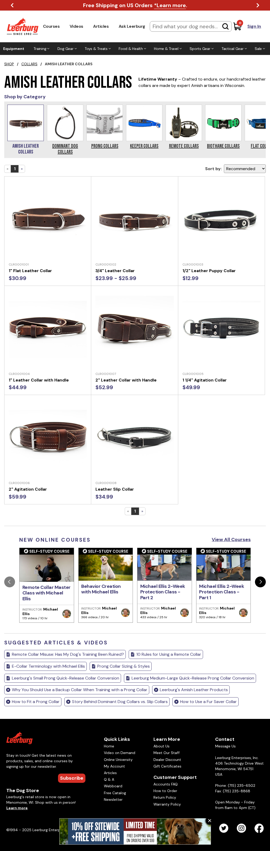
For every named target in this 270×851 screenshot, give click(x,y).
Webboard (113, 786)
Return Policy (164, 797)
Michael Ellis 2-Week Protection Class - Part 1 (221, 592)
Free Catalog (115, 792)
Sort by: (213, 168)
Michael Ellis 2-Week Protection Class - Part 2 (162, 592)
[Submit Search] (225, 26)
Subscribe (71, 778)
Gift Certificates (167, 766)
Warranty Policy (167, 804)
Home (109, 746)
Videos (76, 26)
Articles (101, 26)
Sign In (254, 26)
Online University (118, 759)
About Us (161, 746)
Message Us (225, 746)
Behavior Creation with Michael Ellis (101, 589)
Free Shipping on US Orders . (135, 5)
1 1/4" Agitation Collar (204, 380)
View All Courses (231, 539)
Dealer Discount (167, 759)
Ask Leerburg (132, 26)
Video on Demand (119, 752)
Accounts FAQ (165, 784)
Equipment (13, 48)
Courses (51, 26)
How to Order (165, 790)
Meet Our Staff (166, 752)
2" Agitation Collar (28, 489)
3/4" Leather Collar (115, 270)
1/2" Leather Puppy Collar (209, 270)
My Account (114, 766)
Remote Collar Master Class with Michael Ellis (46, 593)
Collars (29, 64)
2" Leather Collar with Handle (126, 380)
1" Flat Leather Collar (30, 270)
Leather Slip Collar (114, 489)
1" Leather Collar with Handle (39, 380)
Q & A (109, 779)
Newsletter (113, 799)
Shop (9, 64)
